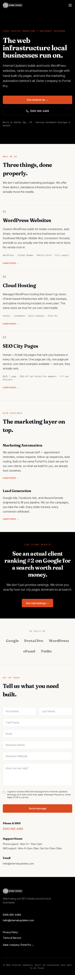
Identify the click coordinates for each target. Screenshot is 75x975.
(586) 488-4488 (39, 110)
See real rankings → (37, 603)
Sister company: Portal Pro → (18, 944)
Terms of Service (12, 937)
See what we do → (37, 99)
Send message (37, 808)
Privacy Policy (10, 932)
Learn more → (11, 262)
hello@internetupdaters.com (18, 863)
